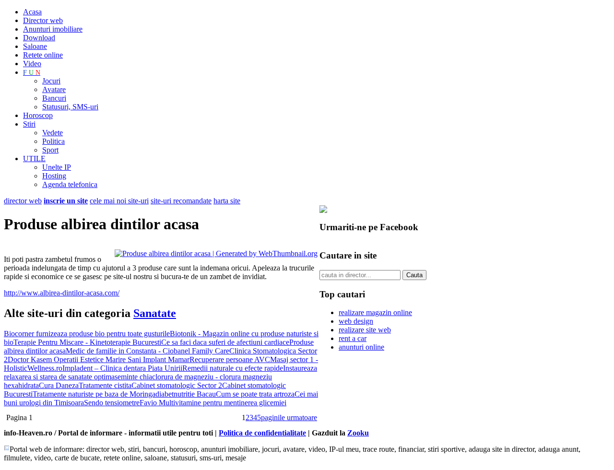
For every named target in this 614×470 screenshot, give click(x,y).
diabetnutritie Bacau (185, 394)
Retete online (43, 55)
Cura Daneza (59, 385)
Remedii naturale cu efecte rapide (232, 368)
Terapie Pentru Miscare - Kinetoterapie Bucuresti (87, 342)
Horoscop (38, 115)
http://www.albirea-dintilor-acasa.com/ (61, 293)
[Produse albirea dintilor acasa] (216, 253)
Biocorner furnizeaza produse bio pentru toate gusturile (87, 333)
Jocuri (51, 81)
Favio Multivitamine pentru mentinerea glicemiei (213, 403)
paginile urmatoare (289, 417)
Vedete (52, 133)
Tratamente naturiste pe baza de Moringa (94, 394)
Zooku (358, 433)
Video (32, 63)
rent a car (352, 338)
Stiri (29, 124)
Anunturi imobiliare (53, 29)
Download (39, 38)
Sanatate (154, 313)
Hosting (54, 176)
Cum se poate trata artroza (255, 394)
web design (356, 321)
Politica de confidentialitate (262, 433)
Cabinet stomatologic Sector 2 (176, 385)
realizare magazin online (375, 312)
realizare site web (365, 330)
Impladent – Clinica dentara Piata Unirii (122, 368)
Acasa (32, 12)
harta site (226, 201)
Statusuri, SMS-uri (70, 107)
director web (23, 201)
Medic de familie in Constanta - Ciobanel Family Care (147, 351)
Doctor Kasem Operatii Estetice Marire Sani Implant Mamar (98, 359)
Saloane (35, 46)
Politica (53, 141)
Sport (50, 150)
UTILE (34, 158)
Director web (43, 20)
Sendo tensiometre (112, 403)
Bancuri (54, 98)
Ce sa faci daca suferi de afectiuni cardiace (225, 342)
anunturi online (361, 347)
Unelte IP (56, 167)
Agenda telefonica (69, 184)
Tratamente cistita (105, 385)
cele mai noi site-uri (119, 201)
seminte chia (133, 377)
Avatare (54, 89)
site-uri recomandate (181, 201)
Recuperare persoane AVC (229, 359)
